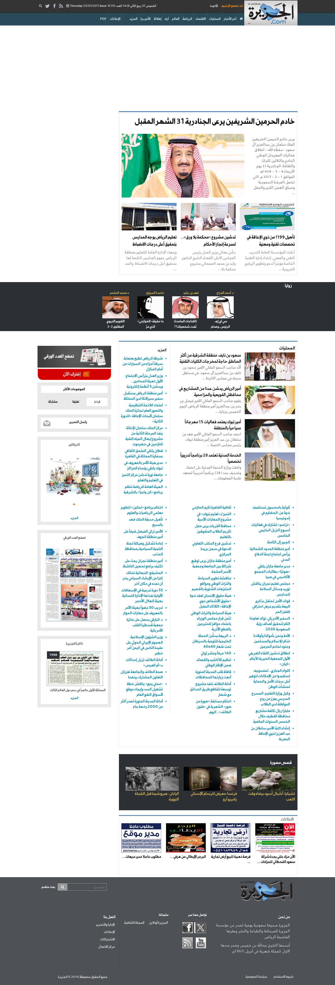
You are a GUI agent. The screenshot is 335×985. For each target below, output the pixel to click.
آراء (167, 19)
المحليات (214, 19)
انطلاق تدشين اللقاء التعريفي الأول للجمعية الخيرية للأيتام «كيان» (269, 658)
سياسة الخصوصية (256, 976)
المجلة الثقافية (134, 922)
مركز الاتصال (106, 946)
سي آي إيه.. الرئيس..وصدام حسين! (220, 327)
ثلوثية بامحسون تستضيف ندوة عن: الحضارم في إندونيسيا (271, 513)
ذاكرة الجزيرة (74, 643)
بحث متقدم (48, 887)
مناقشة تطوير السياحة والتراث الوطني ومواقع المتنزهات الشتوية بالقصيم (211, 583)
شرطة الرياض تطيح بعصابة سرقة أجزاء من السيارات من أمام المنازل (142, 364)
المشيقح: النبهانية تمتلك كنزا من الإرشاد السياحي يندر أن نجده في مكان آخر (143, 578)
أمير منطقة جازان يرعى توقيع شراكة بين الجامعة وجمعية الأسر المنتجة (211, 566)
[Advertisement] (167, 67)
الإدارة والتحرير (105, 924)
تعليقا (75, 401)
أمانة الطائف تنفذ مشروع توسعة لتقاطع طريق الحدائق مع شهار (210, 689)
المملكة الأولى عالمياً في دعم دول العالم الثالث (77, 690)
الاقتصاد (200, 19)
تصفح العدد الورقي (74, 537)
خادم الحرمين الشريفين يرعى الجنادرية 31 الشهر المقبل (215, 121)
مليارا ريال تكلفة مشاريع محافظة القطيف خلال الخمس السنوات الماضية (271, 716)
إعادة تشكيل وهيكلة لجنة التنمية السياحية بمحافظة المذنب (144, 549)
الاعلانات (287, 819)
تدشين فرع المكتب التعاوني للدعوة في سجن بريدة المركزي (211, 549)
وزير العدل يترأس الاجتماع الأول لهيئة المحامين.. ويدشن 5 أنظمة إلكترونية (144, 381)
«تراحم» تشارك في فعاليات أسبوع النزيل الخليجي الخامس (270, 530)
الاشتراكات (107, 939)
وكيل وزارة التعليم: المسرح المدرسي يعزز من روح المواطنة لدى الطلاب (271, 699)
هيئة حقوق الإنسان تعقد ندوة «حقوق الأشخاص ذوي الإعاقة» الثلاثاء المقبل (210, 601)
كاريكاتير (74, 444)
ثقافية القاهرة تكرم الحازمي (211, 507)
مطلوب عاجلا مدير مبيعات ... (141, 857)
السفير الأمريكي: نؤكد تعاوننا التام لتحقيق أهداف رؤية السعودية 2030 (270, 624)
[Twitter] (47, 6)
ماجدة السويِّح (155, 293)
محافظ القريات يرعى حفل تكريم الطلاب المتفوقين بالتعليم (213, 531)
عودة (212, 6)
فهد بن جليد (191, 293)
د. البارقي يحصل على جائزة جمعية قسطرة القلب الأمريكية (145, 625)
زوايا (288, 286)
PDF (103, 19)
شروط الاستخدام (283, 976)
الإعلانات (115, 19)
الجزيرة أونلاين (158, 922)
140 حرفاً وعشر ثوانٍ (216, 653)
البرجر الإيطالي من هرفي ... (188, 857)
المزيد (133, 19)
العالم (175, 19)
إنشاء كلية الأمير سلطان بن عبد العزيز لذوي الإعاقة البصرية (270, 733)
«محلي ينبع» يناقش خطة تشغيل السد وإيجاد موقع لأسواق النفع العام (144, 689)
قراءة (97, 401)
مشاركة (52, 401)
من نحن (284, 917)
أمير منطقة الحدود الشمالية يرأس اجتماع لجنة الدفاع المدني (270, 554)
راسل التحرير (78, 422)
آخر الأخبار (230, 19)
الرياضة (187, 19)
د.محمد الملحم (119, 293)
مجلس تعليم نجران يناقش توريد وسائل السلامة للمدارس (270, 589)
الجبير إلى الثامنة (278, 542)
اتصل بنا (109, 917)
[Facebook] (54, 6)
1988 (53, 655)
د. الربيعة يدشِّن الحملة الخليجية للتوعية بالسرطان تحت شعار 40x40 (211, 641)
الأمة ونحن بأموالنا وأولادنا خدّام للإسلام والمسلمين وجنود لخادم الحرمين (271, 641)
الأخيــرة (146, 19)
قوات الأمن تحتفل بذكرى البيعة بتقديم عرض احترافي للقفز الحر (271, 606)
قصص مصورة (281, 763)
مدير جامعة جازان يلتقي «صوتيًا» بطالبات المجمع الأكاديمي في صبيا (272, 571)
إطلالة (157, 19)
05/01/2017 (112, 6)
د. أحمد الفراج (225, 293)
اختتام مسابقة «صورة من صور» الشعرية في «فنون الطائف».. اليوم (213, 706)
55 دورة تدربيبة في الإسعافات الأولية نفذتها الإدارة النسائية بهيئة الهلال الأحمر (142, 595)
